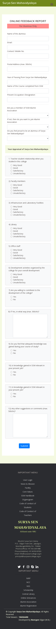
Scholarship (28, 590)
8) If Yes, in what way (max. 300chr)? (23, 311)
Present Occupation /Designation (21, 95)
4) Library (13, 224)
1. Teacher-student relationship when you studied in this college (26, 160)
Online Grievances (28, 598)
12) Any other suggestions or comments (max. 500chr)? (28, 409)
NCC (28, 582)
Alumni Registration (28, 605)
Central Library (28, 594)
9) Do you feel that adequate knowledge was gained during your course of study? (28, 345)
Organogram (27, 499)
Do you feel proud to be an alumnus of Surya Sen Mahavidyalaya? (26, 132)
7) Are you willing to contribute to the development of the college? (24, 291)
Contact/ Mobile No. (15, 51)
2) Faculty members (17, 181)
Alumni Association (28, 602)
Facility (28, 488)
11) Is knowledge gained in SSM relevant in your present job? (27, 388)
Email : (10, 42)
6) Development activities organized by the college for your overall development (27, 269)
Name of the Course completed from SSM (25, 86)
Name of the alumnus (16, 33)
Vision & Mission (28, 484)
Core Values (28, 491)
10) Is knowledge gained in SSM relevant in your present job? (27, 366)
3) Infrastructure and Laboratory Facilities (26, 203)
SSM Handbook (27, 495)
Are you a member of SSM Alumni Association (21, 109)
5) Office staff (14, 246)
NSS (28, 586)
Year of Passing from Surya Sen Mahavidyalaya (27, 77)
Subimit (24, 445)
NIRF (28, 578)
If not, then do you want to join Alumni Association (23, 120)
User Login (27, 480)
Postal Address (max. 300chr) (19, 64)
